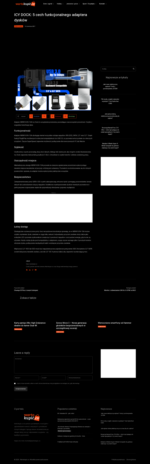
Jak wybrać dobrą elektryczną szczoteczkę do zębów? (110, 116)
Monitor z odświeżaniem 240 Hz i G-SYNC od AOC (120, 433)
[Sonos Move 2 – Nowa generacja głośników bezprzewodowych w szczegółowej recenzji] (75, 454)
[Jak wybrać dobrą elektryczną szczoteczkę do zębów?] (129, 116)
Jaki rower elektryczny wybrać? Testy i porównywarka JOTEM (110, 86)
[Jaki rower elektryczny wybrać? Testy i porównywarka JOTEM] (129, 87)
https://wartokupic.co (67, 264)
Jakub (63, 261)
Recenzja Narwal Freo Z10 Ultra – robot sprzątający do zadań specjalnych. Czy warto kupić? (110, 131)
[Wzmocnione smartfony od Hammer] (117, 454)
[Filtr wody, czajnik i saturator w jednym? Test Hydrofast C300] (129, 101)
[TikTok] (68, 271)
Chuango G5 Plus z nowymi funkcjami (26, 433)
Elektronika (18, 26)
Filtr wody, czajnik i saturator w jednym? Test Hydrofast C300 (110, 101)
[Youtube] (71, 271)
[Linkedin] (65, 271)
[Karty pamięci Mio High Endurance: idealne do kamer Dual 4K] (33, 454)
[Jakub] (36, 336)
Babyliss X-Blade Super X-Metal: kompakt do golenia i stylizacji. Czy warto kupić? (110, 146)
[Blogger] (62, 271)
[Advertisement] (75, 47)
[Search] (133, 69)
